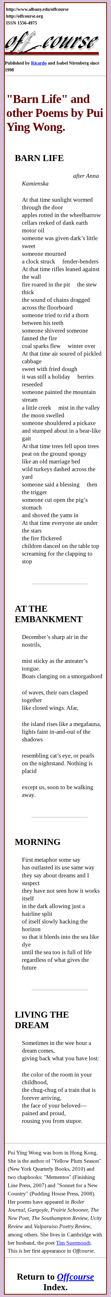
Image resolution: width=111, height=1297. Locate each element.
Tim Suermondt (73, 1243)
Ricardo (39, 63)
